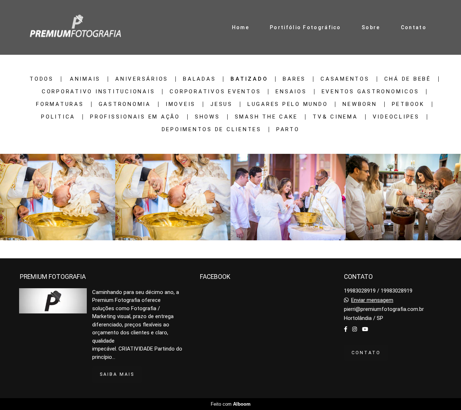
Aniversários (141, 79)
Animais (85, 79)
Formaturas (60, 104)
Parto (288, 129)
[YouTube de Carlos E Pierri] (365, 329)
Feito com (231, 404)
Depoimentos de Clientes (211, 129)
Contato (413, 27)
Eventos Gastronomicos (370, 91)
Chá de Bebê (407, 79)
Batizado (249, 79)
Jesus (221, 104)
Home (240, 27)
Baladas (199, 79)
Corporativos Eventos (215, 91)
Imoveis (181, 104)
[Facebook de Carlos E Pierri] (345, 329)
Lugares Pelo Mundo (287, 104)
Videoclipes (396, 117)
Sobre (371, 27)
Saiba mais (117, 374)
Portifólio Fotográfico (305, 27)
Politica (58, 117)
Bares (294, 79)
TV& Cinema (335, 117)
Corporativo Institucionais (98, 91)
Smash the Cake (266, 117)
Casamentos (345, 79)
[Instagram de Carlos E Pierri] (354, 329)
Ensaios (291, 91)
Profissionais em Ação (135, 117)
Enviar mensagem (372, 300)
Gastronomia (125, 104)
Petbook (408, 104)
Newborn (360, 104)
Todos (42, 79)
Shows (207, 117)
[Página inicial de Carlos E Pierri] (75, 27)
